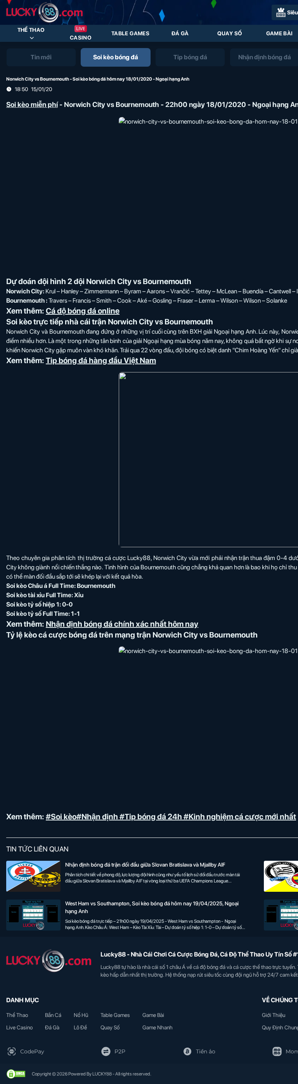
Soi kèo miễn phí (32, 104)
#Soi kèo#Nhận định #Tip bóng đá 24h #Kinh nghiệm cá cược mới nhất (171, 816)
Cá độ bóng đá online (83, 310)
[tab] (41, 57)
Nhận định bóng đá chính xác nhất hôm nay (122, 624)
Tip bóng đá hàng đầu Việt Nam (101, 360)
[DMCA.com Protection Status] (16, 1074)
